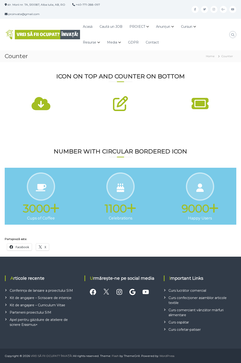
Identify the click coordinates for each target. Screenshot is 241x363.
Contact (152, 42)
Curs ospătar (179, 322)
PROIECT (137, 26)
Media (112, 42)
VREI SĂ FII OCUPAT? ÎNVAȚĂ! (51, 356)
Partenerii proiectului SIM (30, 312)
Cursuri (186, 26)
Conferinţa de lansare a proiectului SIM (41, 290)
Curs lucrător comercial (187, 290)
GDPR (133, 42)
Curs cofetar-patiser (185, 329)
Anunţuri (163, 26)
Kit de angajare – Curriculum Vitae (37, 305)
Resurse (89, 42)
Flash (115, 356)
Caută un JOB (111, 26)
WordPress (166, 356)
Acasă (87, 26)
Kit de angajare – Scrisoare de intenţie (41, 298)
